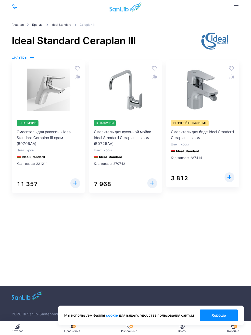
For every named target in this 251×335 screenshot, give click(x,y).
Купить (75, 183)
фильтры (19, 57)
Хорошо (219, 315)
